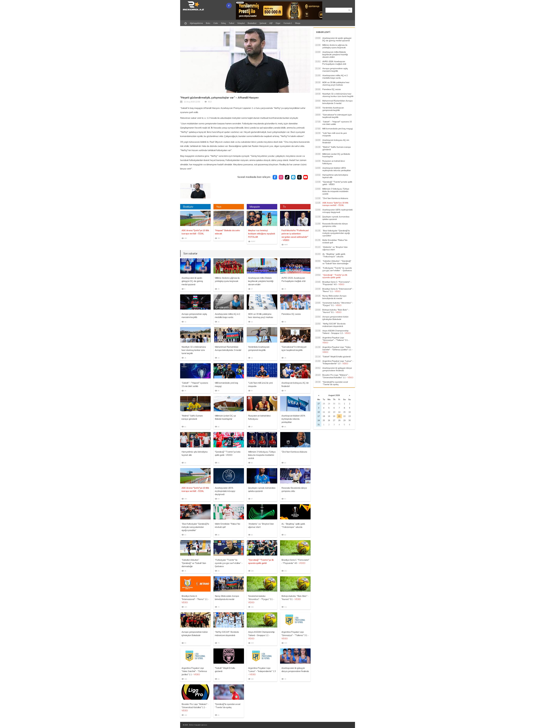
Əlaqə (297, 23)
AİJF (271, 23)
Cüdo (215, 23)
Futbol (231, 23)
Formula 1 (288, 23)
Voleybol (241, 23)
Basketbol (252, 23)
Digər (278, 23)
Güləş (223, 23)
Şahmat (263, 23)
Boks (208, 23)
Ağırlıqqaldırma (196, 23)
